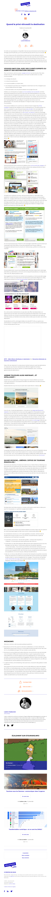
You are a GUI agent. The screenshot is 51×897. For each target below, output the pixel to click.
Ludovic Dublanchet (10, 712)
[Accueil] (26, 2)
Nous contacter (25, 857)
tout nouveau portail (22, 279)
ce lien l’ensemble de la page (12, 558)
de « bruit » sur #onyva (28, 112)
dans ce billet (29, 109)
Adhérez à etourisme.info (30, 11)
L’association (25, 853)
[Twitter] (29, 14)
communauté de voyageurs (38, 165)
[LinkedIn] (25, 14)
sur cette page (35, 420)
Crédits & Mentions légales (10, 886)
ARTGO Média (12, 883)
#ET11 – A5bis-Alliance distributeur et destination (17, 359)
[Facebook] (21, 14)
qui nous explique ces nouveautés (30, 91)
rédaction (12, 876)
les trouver (42, 455)
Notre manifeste (25, 855)
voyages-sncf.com (26, 73)
